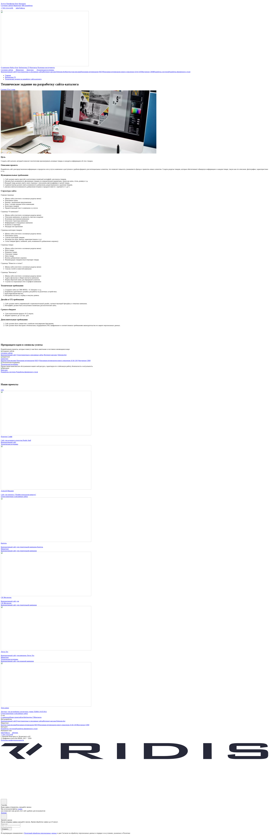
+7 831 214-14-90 (7, 734)
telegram (15, 733)
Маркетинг (17, 5)
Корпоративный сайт (8, 72)
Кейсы (12, 67)
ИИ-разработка (27, 5)
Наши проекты (15, 717)
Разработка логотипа (161, 72)
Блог (16, 4)
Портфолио (10, 4)
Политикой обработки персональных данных (40, 833)
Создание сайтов (7, 5)
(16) (2, 390)
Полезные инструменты (46, 67)
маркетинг (4, 359)
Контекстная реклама (73, 72)
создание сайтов (7, 353)
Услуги (3, 4)
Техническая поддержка (45, 70)
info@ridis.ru (5, 733)
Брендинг (30, 70)
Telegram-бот (60, 72)
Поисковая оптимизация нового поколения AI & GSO (122, 72)
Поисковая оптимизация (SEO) (92, 72)
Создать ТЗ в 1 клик (8, 89)
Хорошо (4, 813)
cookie (20, 809)
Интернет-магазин (49, 72)
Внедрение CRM (148, 72)
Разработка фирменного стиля (179, 72)
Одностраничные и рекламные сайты (29, 72)
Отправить (5, 829)
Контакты (22, 4)
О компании (5, 67)
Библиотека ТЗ (24, 67)
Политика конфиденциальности (12, 740)
